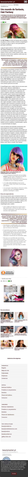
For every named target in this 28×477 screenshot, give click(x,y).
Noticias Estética (6, 387)
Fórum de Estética (7, 395)
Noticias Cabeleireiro (8, 406)
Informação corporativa (7, 455)
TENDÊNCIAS (4, 6)
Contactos (5, 378)
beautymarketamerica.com (9, 429)
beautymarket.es (6, 426)
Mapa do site (5, 370)
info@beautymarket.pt (6, 454)
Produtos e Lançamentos (9, 390)
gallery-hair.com (6, 436)
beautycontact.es (7, 434)
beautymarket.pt (8, 2)
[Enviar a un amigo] (5, 281)
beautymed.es (6, 431)
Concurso (4, 397)
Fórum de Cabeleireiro (8, 414)
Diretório (4, 392)
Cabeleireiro (10, 4)
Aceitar (14, 473)
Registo (4, 368)
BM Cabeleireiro (4, 4)
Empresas (4, 375)
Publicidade (5, 373)
